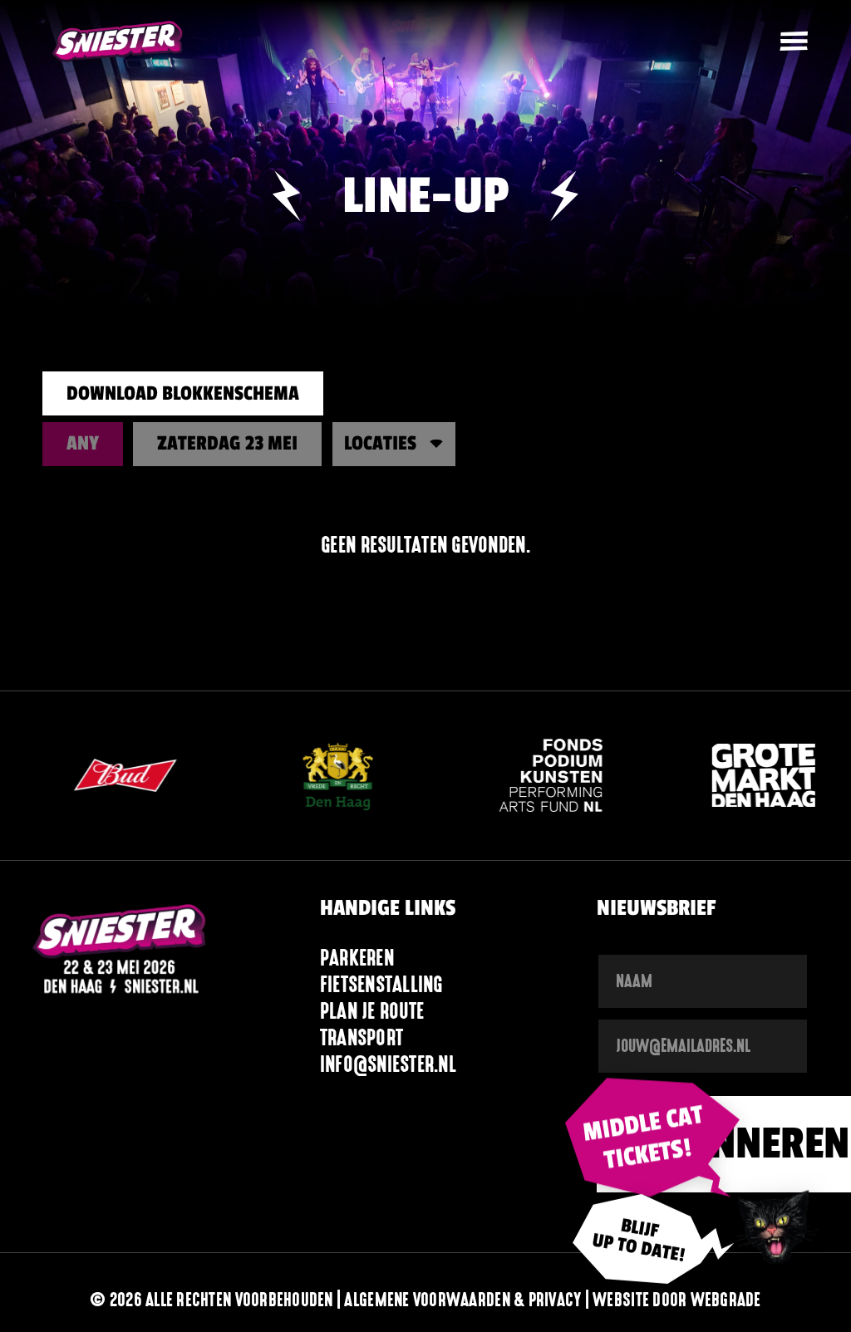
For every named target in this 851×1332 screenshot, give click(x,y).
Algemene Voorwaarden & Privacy (462, 1299)
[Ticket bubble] (652, 1135)
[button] (793, 42)
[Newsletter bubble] (652, 1249)
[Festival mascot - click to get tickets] (775, 1225)
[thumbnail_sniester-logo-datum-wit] (119, 952)
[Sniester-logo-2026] (117, 41)
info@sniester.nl (388, 1064)
